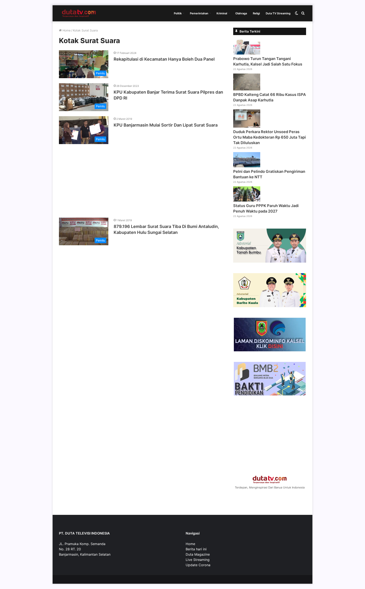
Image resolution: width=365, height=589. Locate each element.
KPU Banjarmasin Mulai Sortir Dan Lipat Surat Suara (166, 125)
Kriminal (222, 13)
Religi (256, 13)
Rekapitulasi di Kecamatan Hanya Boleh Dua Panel (164, 59)
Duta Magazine (198, 554)
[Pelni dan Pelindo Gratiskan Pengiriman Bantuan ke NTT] (246, 166)
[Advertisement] (141, 178)
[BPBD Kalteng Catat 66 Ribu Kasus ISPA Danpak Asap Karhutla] (246, 89)
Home (66, 30)
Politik (178, 13)
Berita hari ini (196, 549)
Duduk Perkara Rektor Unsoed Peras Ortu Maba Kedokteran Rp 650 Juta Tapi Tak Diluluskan (269, 137)
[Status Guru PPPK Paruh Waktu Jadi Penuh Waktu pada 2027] (246, 200)
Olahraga (241, 13)
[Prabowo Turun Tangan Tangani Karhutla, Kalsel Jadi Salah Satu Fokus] (246, 53)
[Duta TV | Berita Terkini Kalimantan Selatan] (79, 13)
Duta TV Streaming (278, 13)
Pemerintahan (199, 13)
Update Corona (198, 565)
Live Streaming (198, 560)
